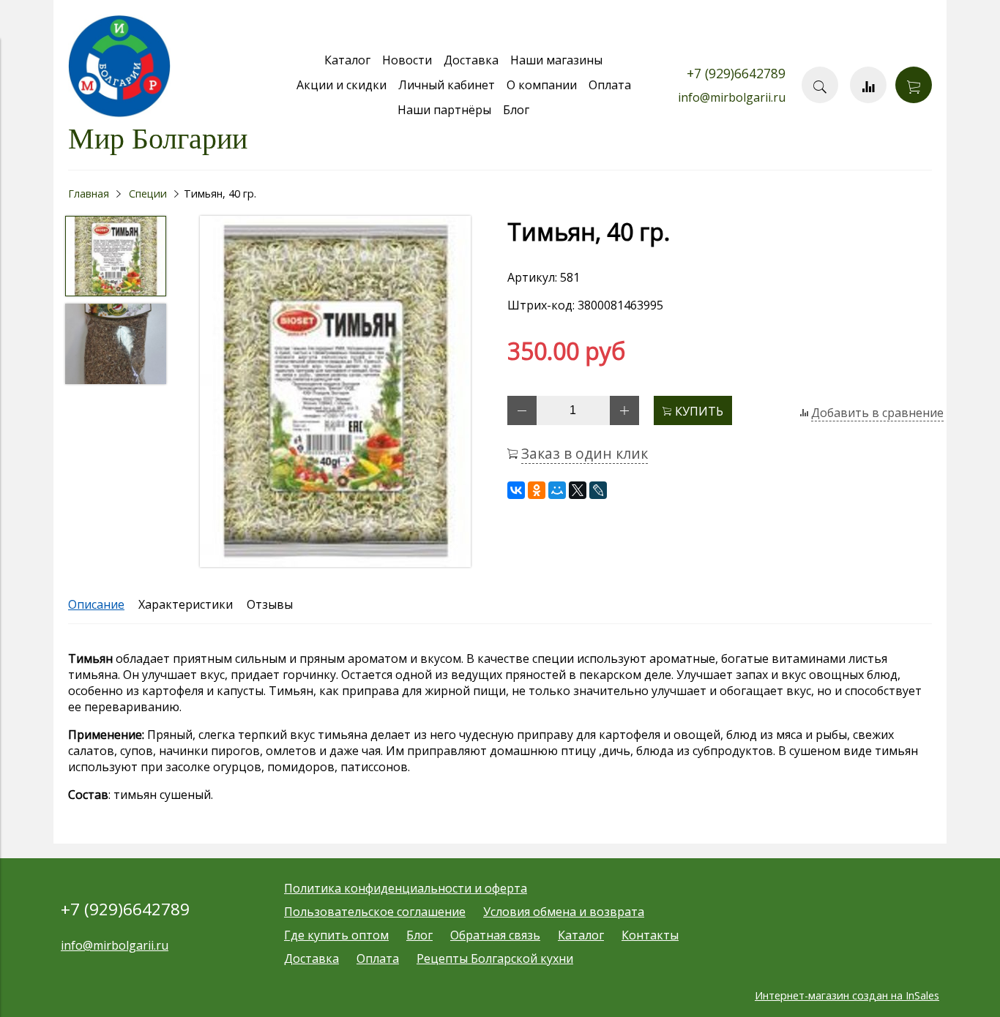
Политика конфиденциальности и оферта (405, 888)
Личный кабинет (446, 85)
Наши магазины (556, 60)
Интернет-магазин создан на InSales (847, 995)
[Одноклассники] (536, 490)
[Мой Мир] (557, 490)
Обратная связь (495, 935)
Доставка (471, 60)
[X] (577, 490)
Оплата (610, 85)
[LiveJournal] (598, 490)
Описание (96, 604)
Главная (88, 193)
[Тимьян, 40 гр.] (335, 393)
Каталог (347, 60)
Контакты (650, 935)
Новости (407, 60)
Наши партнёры (444, 110)
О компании (542, 85)
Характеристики (185, 604)
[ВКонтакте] (516, 490)
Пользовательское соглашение (375, 912)
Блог (516, 110)
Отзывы (270, 604)
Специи (148, 193)
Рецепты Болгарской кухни (495, 958)
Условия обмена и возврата (563, 912)
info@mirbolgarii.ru (732, 97)
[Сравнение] (868, 85)
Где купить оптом (336, 935)
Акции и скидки (341, 85)
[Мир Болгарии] (119, 113)
